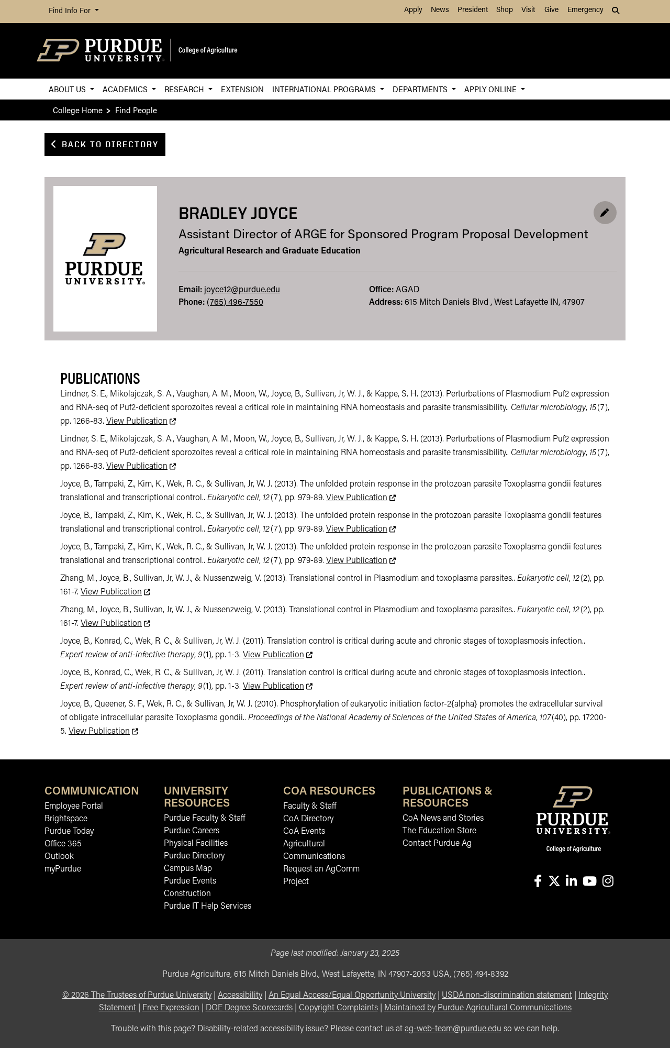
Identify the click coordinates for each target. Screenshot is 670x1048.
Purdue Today (69, 832)
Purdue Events (190, 881)
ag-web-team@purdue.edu (453, 1029)
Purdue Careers (191, 831)
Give (551, 10)
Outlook (59, 857)
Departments (421, 89)
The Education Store (439, 831)
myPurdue (62, 869)
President (472, 10)
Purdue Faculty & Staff (204, 818)
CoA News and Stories (443, 818)
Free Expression (170, 1008)
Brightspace (65, 819)
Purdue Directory (194, 856)
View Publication (141, 421)
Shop (504, 10)
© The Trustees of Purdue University (136, 995)
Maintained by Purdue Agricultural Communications (478, 1008)
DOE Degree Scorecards (249, 1008)
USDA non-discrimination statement (507, 995)
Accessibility (240, 995)
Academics (126, 89)
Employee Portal (73, 806)
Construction (187, 894)
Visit (528, 10)
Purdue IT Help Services (207, 906)
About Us (68, 89)
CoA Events (304, 832)
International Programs (325, 89)
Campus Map (188, 869)
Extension (242, 89)
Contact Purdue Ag (437, 844)
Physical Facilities (196, 844)
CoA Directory (308, 819)
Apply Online (491, 89)
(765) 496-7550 (235, 303)
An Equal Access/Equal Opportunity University (352, 995)
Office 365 (63, 844)
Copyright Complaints (338, 1008)
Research (185, 89)
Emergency (585, 10)
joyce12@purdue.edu (242, 290)
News (440, 10)
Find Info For (71, 11)
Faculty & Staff (309, 806)
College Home (78, 110)
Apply (413, 10)
